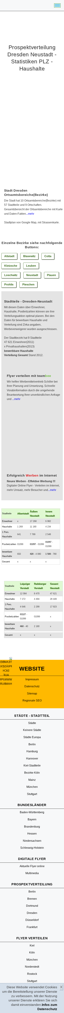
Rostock (32, 973)
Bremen (32, 898)
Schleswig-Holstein (32, 847)
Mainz (32, 779)
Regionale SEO (32, 700)
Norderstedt (32, 966)
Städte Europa (32, 737)
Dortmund (32, 905)
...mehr (30, 213)
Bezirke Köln (32, 772)
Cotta (47, 256)
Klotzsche (10, 265)
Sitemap (32, 693)
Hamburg (32, 751)
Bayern (32, 819)
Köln (32, 952)
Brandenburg (32, 826)
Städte (32, 723)
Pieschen (28, 284)
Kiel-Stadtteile (32, 765)
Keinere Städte (32, 730)
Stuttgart (32, 794)
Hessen (32, 833)
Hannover (32, 758)
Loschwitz (10, 275)
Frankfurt (32, 927)
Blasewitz (29, 256)
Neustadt (32, 275)
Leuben (31, 265)
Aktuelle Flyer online (32, 866)
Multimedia (32, 873)
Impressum (32, 679)
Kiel (32, 945)
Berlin (32, 744)
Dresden (32, 912)
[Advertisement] (32, 441)
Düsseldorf (32, 919)
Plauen (51, 275)
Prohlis (8, 284)
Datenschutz (32, 686)
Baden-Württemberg (32, 812)
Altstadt (9, 256)
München (32, 786)
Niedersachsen (32, 840)
